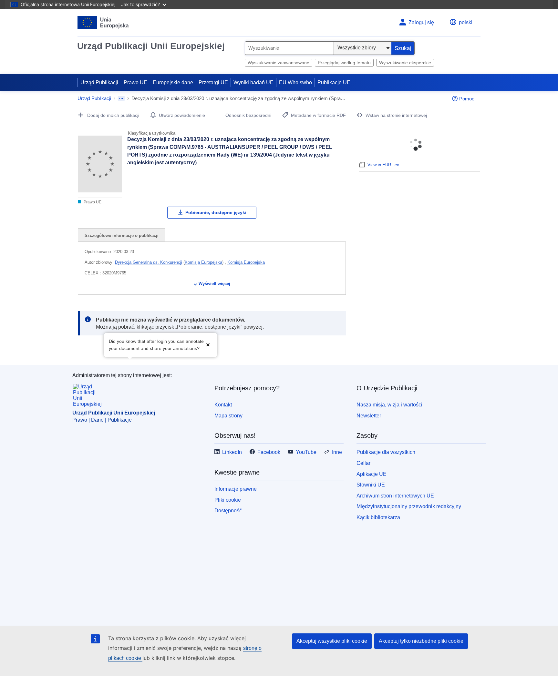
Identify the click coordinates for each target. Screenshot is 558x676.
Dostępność (228, 510)
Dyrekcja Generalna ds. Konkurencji (148, 262)
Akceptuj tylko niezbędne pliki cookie (421, 641)
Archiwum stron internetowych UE (395, 495)
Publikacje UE (333, 82)
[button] (208, 344)
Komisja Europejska (203, 262)
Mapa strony (228, 415)
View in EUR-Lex (383, 164)
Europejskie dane (173, 82)
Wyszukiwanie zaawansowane (278, 62)
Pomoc (466, 98)
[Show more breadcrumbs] (121, 98)
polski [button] (465, 22)
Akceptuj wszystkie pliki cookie (331, 641)
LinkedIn (232, 452)
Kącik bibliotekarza (378, 517)
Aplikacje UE (371, 474)
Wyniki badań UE (253, 82)
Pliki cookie (227, 500)
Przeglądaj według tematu (344, 62)
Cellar (363, 463)
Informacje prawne (235, 489)
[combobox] (289, 48)
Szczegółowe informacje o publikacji (122, 235)
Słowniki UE (370, 484)
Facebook (268, 452)
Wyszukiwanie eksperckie (405, 62)
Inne (337, 452)
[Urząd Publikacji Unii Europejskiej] (103, 22)
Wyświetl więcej (214, 283)
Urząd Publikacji (99, 82)
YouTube (306, 452)
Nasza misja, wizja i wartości (389, 404)
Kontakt (223, 404)
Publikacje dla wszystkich (385, 452)
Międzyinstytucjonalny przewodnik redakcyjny (408, 506)
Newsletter (368, 415)
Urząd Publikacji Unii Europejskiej (151, 46)
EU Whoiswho (295, 82)
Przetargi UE (213, 82)
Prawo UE (135, 82)
